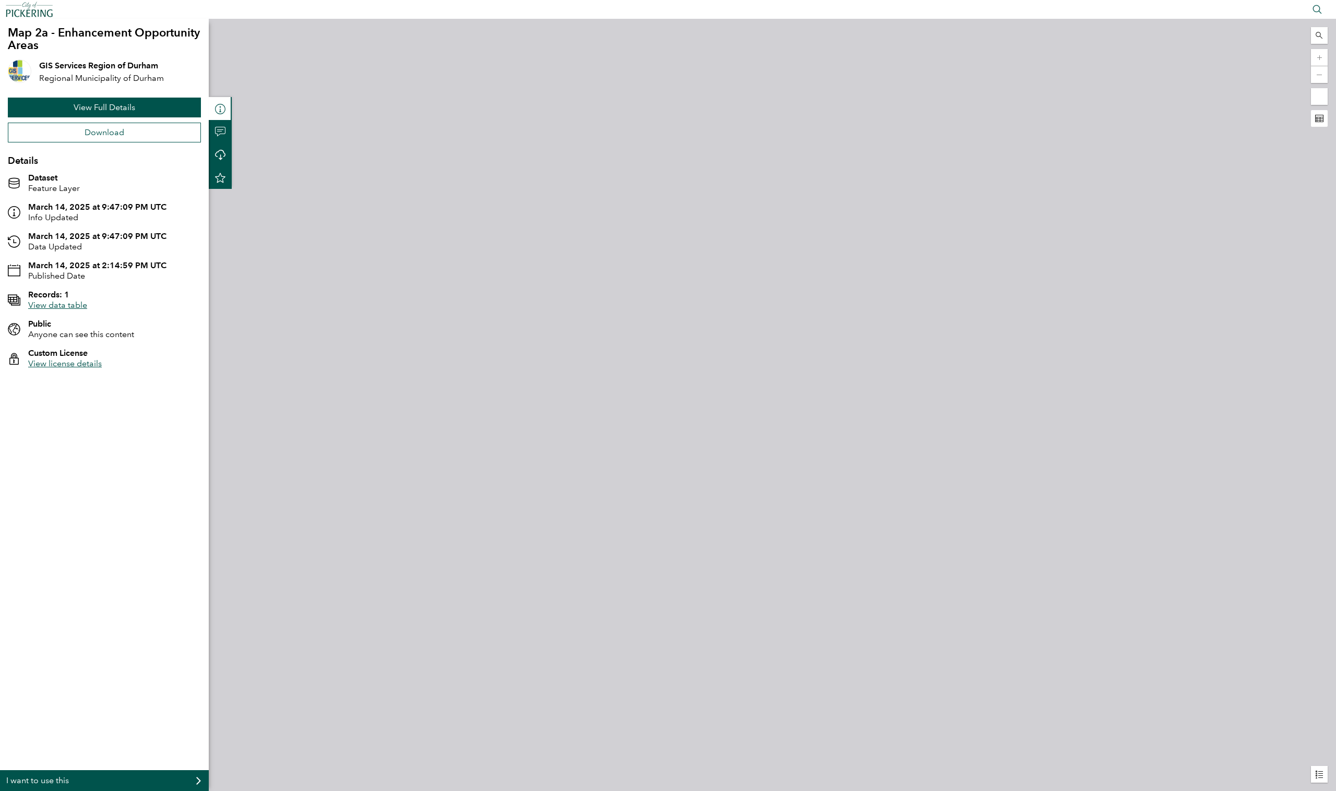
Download (104, 132)
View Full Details (104, 107)
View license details (65, 363)
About (220, 108)
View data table (57, 305)
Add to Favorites (220, 177)
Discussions (220, 131)
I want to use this (37, 780)
